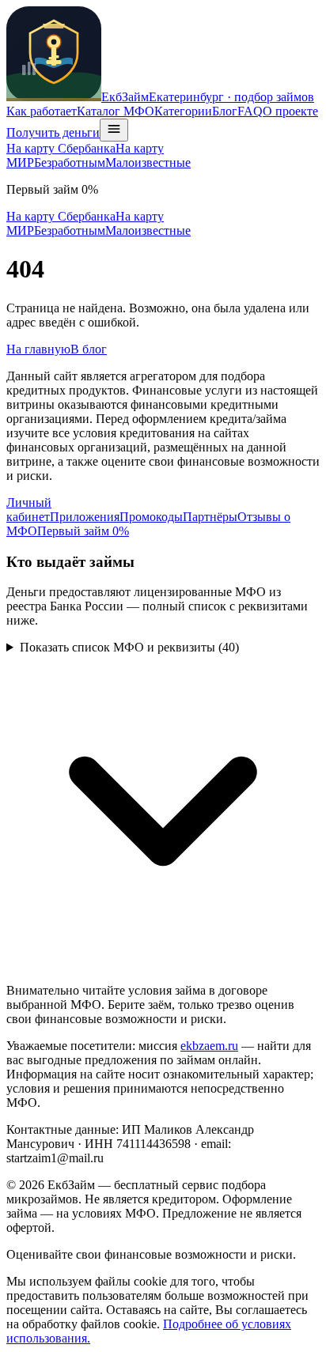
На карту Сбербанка (61, 148)
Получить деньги (53, 132)
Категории (183, 111)
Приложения (84, 516)
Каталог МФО (115, 111)
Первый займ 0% (83, 531)
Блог (224, 111)
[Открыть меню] (114, 130)
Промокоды (151, 516)
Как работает (41, 111)
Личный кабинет (28, 509)
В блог (88, 349)
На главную (38, 349)
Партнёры (210, 516)
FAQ (250, 111)
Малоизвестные (148, 162)
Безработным (69, 162)
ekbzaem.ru (209, 1045)
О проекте (290, 111)
